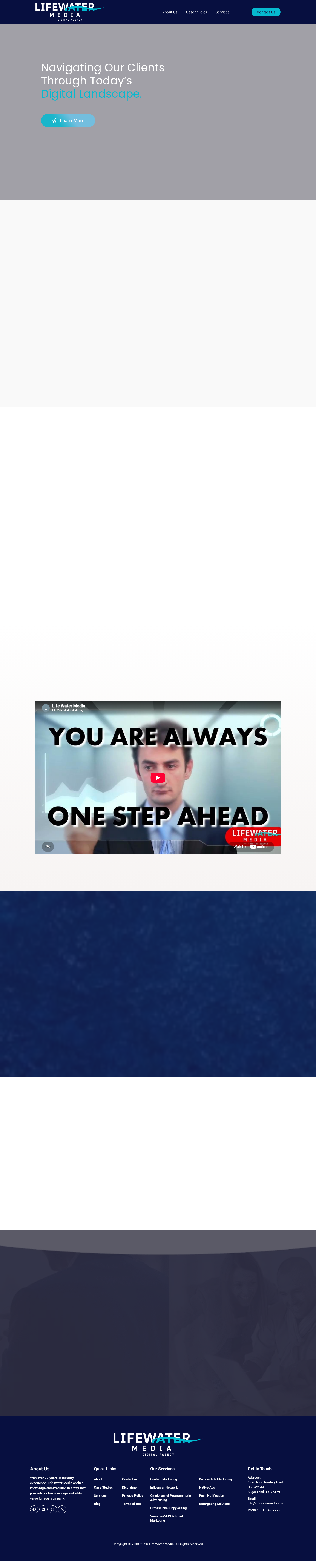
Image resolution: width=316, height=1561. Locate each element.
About (98, 1479)
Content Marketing (163, 1479)
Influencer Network (164, 1487)
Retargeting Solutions (214, 1504)
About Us (169, 12)
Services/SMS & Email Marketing (166, 1518)
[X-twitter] (62, 1509)
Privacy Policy (132, 1496)
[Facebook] (34, 1509)
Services (222, 12)
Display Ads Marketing (215, 1479)
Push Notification (211, 1496)
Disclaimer (130, 1487)
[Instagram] (53, 1509)
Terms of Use (131, 1504)
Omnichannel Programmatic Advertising (170, 1498)
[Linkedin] (43, 1509)
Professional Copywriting (168, 1508)
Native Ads (207, 1487)
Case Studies (196, 12)
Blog (97, 1504)
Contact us (130, 1479)
